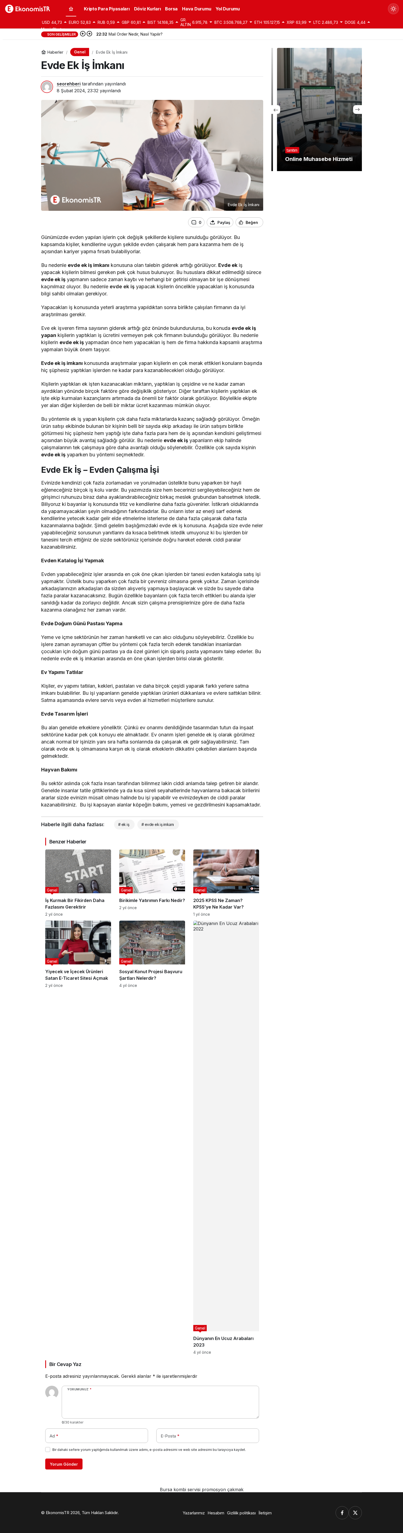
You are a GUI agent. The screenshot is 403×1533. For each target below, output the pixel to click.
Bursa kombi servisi (180, 1489)
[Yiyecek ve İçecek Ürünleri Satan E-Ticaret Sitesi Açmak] (78, 1138)
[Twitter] (355, 1512)
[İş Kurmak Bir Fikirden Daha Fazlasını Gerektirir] (78, 883)
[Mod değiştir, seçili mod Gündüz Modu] (393, 8)
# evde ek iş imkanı (157, 824)
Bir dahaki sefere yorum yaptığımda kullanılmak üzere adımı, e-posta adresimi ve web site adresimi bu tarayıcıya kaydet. (149, 1450)
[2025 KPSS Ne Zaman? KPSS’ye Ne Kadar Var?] (226, 883)
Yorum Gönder (64, 1464)
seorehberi (69, 84)
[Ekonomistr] (28, 8)
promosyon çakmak (222, 1489)
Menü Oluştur (53, 29)
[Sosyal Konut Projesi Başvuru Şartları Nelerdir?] (152, 1138)
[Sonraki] (89, 34)
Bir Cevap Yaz (65, 1364)
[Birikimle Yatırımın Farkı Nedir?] (152, 883)
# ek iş (123, 824)
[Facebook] (342, 1512)
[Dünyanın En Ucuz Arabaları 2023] (226, 1138)
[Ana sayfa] (71, 9)
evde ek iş (122, 286)
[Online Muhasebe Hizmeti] (316, 109)
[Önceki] (83, 34)
